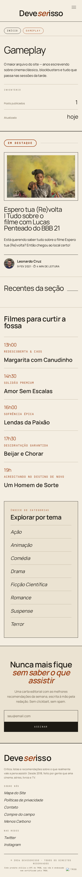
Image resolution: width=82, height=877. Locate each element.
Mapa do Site (15, 792)
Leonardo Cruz (29, 261)
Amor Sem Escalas (28, 391)
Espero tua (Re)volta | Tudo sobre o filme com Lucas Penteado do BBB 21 (33, 218)
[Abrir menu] (74, 7)
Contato (11, 807)
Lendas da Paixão (27, 422)
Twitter (10, 837)
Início (12, 30)
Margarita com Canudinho (38, 359)
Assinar (41, 726)
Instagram (12, 844)
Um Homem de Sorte (31, 485)
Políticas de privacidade (23, 800)
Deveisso (41, 13)
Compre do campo (19, 814)
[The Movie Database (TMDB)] (72, 869)
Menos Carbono (17, 821)
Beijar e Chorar (23, 453)
